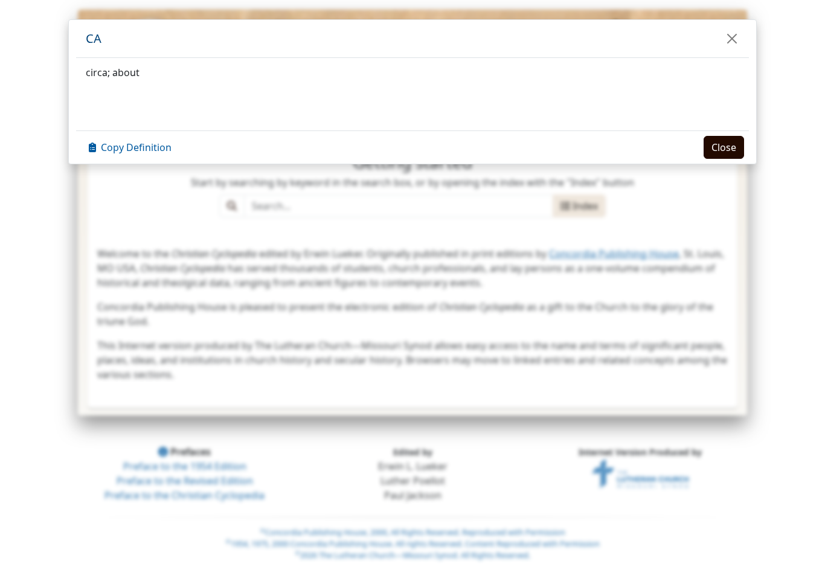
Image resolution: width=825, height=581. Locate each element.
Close (723, 147)
